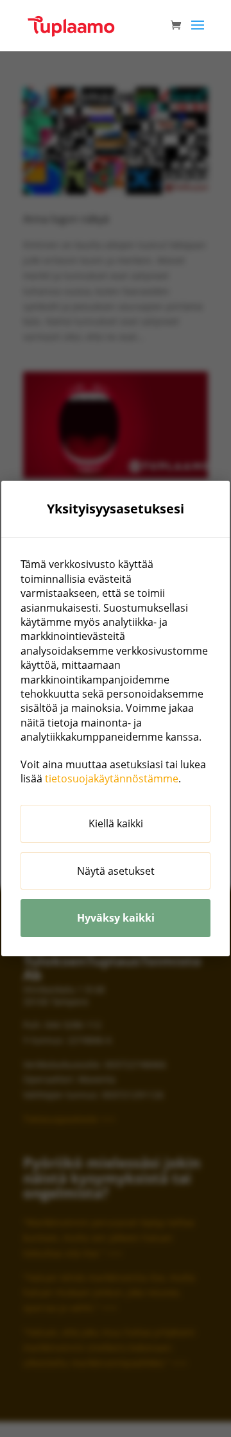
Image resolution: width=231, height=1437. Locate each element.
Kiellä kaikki (116, 823)
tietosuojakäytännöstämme (111, 778)
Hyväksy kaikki (116, 918)
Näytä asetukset (116, 871)
